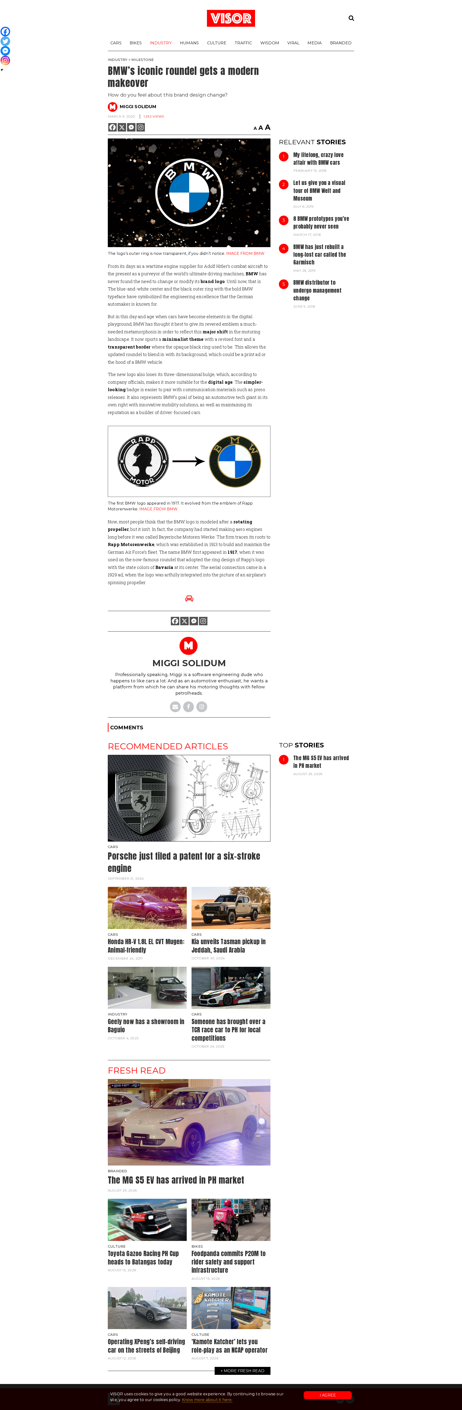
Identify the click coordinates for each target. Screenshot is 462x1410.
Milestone (142, 60)
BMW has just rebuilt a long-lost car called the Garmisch (319, 254)
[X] (122, 127)
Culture (216, 42)
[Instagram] (140, 127)
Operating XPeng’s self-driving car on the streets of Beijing (146, 1346)
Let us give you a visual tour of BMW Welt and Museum (319, 190)
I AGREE (328, 1395)
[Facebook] (112, 127)
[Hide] (2, 70)
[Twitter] (5, 41)
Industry (161, 42)
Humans (189, 42)
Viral (293, 42)
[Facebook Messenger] (131, 127)
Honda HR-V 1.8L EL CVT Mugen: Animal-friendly (146, 946)
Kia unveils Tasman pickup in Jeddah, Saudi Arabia (229, 946)
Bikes (136, 42)
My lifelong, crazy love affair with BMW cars (318, 158)
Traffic (243, 42)
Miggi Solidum (138, 106)
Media (315, 42)
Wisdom (269, 42)
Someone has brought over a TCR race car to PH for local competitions (228, 1030)
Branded (341, 42)
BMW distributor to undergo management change (317, 290)
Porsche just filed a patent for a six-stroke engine (184, 862)
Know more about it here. (207, 1399)
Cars (116, 42)
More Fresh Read (244, 1370)
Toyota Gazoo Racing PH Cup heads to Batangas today (143, 1257)
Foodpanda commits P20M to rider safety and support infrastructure (229, 1262)
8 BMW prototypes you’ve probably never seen (321, 222)
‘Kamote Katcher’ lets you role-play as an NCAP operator (230, 1346)
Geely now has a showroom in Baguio (146, 1025)
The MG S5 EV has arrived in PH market (321, 762)
